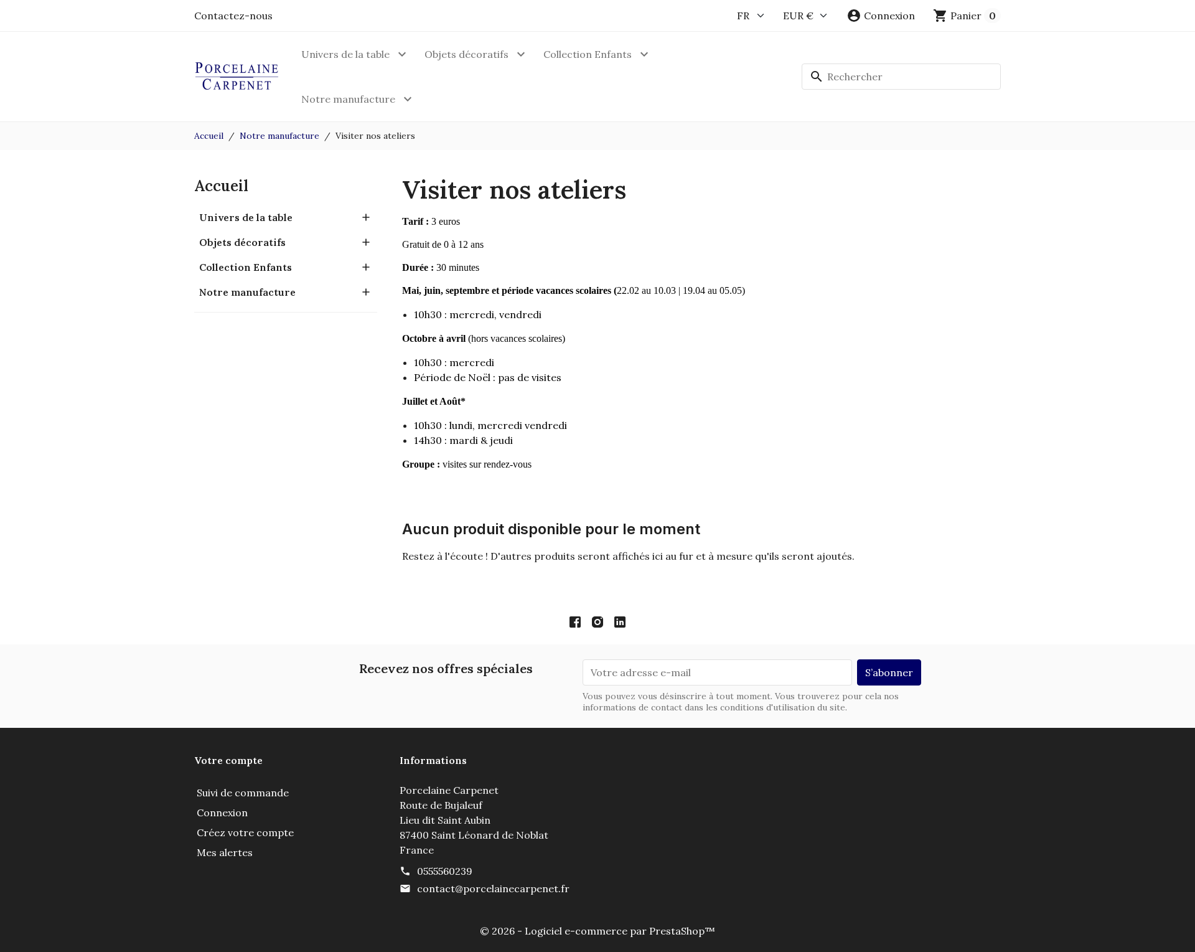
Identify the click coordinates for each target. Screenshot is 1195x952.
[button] (880, 15)
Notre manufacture (348, 99)
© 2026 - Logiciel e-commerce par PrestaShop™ (597, 931)
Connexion (222, 812)
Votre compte (228, 760)
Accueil (221, 186)
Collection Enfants (587, 54)
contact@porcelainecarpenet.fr (493, 888)
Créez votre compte (245, 832)
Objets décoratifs (466, 54)
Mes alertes (225, 852)
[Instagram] (597, 621)
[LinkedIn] (619, 621)
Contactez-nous (233, 15)
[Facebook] (575, 621)
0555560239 (444, 871)
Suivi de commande (243, 792)
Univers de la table (345, 54)
